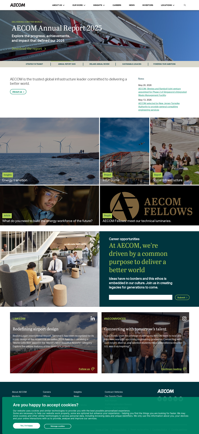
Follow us (84, 368)
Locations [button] (166, 5)
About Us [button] (57, 5)
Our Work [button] (77, 5)
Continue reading (171, 368)
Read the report (23, 48)
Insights (78, 391)
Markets (16, 396)
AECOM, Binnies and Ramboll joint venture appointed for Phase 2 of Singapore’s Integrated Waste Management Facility (162, 92)
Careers (117, 5)
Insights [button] (97, 5)
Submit (181, 297)
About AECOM (19, 391)
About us (17, 91)
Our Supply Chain (113, 396)
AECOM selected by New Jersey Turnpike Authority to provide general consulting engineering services (159, 106)
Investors (147, 5)
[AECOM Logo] (17, 5)
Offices (46, 396)
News (132, 5)
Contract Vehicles (114, 391)
